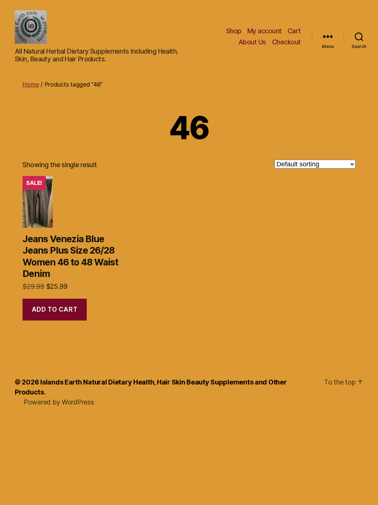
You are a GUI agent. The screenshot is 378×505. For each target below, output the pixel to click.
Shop (233, 31)
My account (264, 31)
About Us (252, 42)
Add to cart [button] (55, 309)
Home (31, 84)
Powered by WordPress (59, 402)
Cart (294, 31)
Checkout (286, 42)
